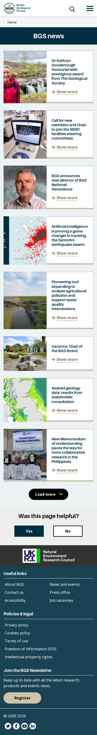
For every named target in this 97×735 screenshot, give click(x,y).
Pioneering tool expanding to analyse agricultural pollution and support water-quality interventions (69, 295)
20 (74, 511)
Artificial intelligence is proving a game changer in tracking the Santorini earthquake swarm (70, 235)
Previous (9, 511)
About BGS (14, 584)
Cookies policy (17, 633)
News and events (65, 584)
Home (12, 22)
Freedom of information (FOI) (30, 648)
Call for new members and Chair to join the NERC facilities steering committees (69, 129)
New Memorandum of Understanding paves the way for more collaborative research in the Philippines (69, 450)
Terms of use (16, 641)
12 (28, 511)
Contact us (14, 592)
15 (52, 511)
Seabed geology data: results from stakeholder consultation (67, 395)
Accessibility (15, 600)
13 (36, 511)
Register (22, 698)
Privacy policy (16, 625)
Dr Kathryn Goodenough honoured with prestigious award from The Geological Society (69, 71)
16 (60, 511)
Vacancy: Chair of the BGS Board (67, 348)
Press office (60, 592)
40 (90, 511)
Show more (67, 91)
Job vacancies (61, 600)
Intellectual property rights (29, 656)
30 (82, 511)
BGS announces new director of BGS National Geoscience (69, 182)
